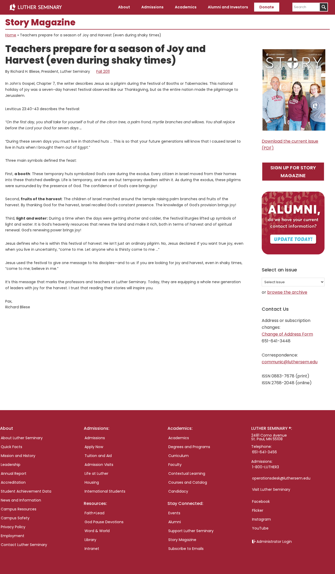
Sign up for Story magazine (293, 171)
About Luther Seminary (22, 438)
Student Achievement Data (26, 491)
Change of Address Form (287, 334)
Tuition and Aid (98, 455)
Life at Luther (96, 473)
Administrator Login (274, 541)
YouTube (260, 528)
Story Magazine (182, 539)
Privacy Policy (13, 527)
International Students (105, 491)
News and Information (21, 500)
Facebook (261, 501)
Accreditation (13, 482)
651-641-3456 (264, 452)
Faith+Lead (94, 513)
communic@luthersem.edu (289, 362)
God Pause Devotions (104, 522)
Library (90, 539)
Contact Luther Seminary (24, 544)
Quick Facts (11, 446)
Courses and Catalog (187, 482)
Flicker (257, 510)
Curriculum (178, 455)
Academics (178, 438)
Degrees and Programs (189, 446)
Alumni (174, 522)
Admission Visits (99, 464)
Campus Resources (18, 509)
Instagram (261, 519)
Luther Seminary (35, 7)
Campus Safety (15, 518)
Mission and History (18, 455)
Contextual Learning (186, 473)
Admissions (95, 438)
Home (10, 35)
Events (174, 513)
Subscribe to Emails (186, 548)
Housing (92, 482)
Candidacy (178, 491)
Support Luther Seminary (191, 530)
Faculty (175, 464)
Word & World (97, 530)
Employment (12, 535)
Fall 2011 (103, 71)
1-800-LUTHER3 (265, 467)
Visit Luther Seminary (271, 489)
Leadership (10, 464)
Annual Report (13, 473)
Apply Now (94, 446)
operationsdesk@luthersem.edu (281, 478)
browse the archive (287, 292)
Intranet (92, 548)
